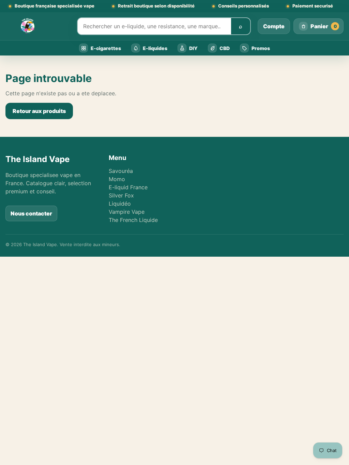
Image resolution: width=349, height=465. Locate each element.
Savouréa (121, 170)
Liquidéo (120, 203)
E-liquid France (128, 187)
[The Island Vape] (37, 26)
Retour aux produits (39, 111)
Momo (117, 179)
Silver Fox (121, 195)
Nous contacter (31, 213)
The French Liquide (133, 220)
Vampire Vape (127, 211)
